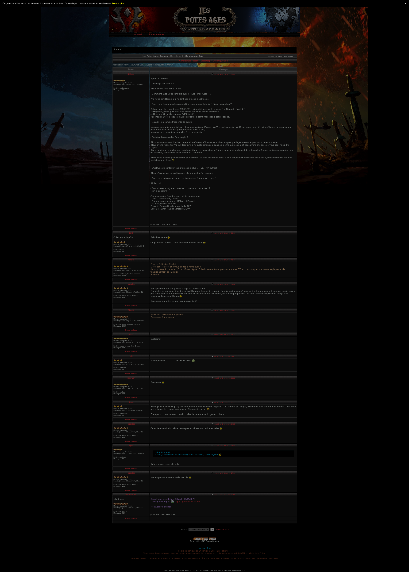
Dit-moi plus (118, 3)
